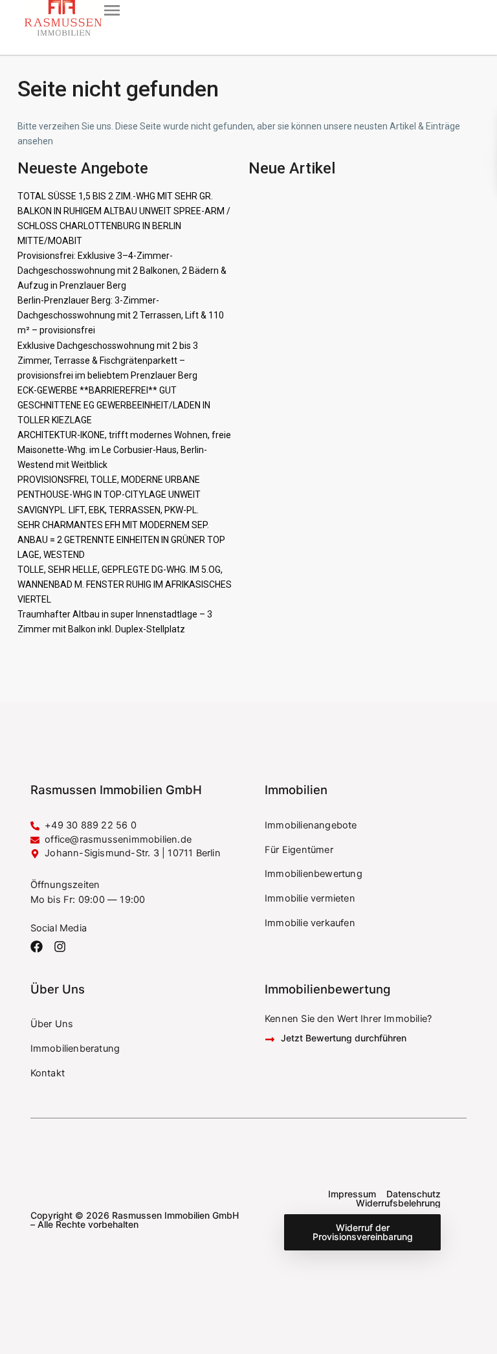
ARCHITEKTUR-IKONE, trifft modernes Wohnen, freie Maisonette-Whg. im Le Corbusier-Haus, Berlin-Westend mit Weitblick (124, 450)
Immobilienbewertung (313, 874)
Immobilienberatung (75, 1048)
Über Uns (52, 1024)
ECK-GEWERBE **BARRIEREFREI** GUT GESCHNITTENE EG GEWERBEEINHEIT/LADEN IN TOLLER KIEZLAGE (113, 405)
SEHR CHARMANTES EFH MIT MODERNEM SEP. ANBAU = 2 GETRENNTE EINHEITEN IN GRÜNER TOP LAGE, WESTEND (121, 540)
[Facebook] (36, 946)
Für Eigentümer (299, 850)
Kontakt (47, 1073)
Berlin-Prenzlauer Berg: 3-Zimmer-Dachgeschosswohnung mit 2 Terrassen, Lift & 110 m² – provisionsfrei (120, 315)
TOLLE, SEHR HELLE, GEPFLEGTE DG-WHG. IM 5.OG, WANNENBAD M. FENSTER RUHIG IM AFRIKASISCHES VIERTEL (124, 584)
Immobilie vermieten (310, 898)
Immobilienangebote (311, 825)
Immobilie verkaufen (310, 923)
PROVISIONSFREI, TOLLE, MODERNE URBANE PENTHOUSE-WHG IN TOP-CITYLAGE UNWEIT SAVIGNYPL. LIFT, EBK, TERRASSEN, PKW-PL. (109, 494)
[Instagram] (60, 946)
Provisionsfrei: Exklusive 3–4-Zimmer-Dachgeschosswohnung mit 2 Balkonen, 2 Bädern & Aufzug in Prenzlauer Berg (121, 270)
